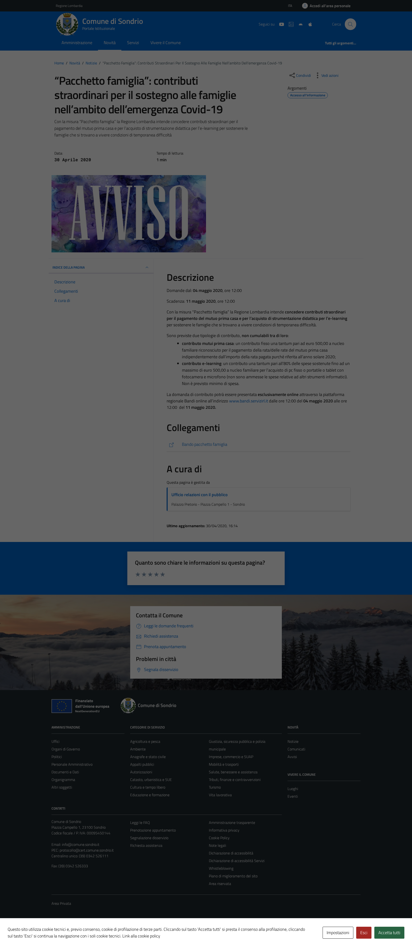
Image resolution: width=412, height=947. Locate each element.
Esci (363, 932)
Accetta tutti (389, 932)
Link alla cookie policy (141, 936)
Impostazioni (338, 932)
